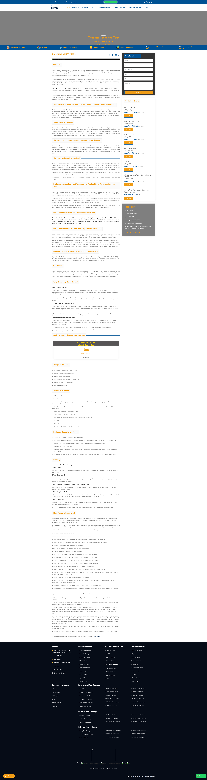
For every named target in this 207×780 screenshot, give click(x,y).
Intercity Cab (135, 671)
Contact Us (56, 666)
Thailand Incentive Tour (131, 135)
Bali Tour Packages (111, 695)
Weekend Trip (83, 660)
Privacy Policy (57, 696)
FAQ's (54, 699)
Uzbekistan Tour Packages (113, 702)
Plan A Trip (135, 664)
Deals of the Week (84, 737)
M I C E (108, 654)
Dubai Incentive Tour (130, 108)
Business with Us (135, 7)
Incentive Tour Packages (112, 737)
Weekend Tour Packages (86, 734)
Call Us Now (10, 776)
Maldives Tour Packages (86, 692)
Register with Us (110, 657)
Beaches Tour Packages (112, 733)
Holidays (84, 7)
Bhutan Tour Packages (138, 691)
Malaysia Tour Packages (112, 698)
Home (68, 7)
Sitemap (55, 706)
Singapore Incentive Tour (132, 121)
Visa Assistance (136, 660)
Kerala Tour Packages (111, 714)
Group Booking (136, 678)
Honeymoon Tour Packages (113, 730)
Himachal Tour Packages (138, 714)
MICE (116, 7)
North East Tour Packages (139, 718)
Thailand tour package (60, 88)
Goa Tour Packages (84, 715)
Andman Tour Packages (85, 719)
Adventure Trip (83, 674)
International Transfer (137, 667)
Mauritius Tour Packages (86, 696)
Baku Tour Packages (111, 688)
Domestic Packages (84, 654)
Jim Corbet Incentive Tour (132, 162)
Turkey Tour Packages (112, 691)
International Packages (85, 650)
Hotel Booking (136, 657)
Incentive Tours (83, 681)
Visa (93, 7)
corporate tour (72, 73)
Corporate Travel (105, 7)
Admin (107, 678)
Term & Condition (57, 702)
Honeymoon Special (84, 667)
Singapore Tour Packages (86, 702)
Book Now (138, 92)
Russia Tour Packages (138, 698)
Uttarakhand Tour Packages (113, 721)
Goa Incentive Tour (130, 148)
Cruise (134, 674)
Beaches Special (83, 671)
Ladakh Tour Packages (85, 722)
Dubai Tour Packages (85, 689)
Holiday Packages (137, 650)
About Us (75, 7)
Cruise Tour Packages (138, 737)
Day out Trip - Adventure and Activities (136, 190)
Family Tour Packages (85, 657)
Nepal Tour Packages (138, 695)
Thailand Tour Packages (85, 699)
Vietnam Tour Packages (138, 702)
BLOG (146, 7)
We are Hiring (56, 692)
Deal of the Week (84, 664)
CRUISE (123, 7)
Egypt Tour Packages (111, 705)
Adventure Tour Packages (139, 730)
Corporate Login (110, 660)
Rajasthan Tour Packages (139, 721)
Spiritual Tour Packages (138, 733)
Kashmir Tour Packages (112, 718)
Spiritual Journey (83, 678)
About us (55, 689)
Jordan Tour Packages (85, 706)
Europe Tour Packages (138, 705)
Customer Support (57, 669)
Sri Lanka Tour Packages (138, 688)
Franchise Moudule (111, 668)
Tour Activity (135, 681)
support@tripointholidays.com (74, 2)
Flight (133, 654)
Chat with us (202, 776)
